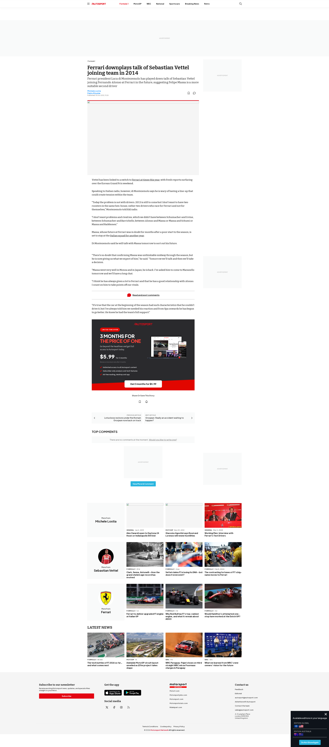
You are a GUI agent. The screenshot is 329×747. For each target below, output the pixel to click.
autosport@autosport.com (246, 698)
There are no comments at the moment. (143, 439)
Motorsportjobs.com (178, 695)
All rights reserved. (177, 730)
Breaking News (192, 4)
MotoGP (137, 4)
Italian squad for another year (127, 235)
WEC (149, 4)
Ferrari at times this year (146, 179)
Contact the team (242, 706)
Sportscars (174, 4)
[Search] (240, 3)
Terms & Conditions (150, 726)
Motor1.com (174, 691)
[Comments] (195, 93)
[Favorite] (188, 93)
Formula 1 (124, 4)
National (160, 4)
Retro (207, 4)
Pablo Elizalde (93, 93)
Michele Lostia (94, 91)
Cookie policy (165, 726)
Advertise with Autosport (245, 702)
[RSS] (128, 707)
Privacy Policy (179, 726)
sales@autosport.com (244, 710)
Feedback (239, 689)
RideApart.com (176, 707)
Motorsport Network (159, 730)
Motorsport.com (176, 699)
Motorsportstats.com (179, 703)
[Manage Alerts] (146, 401)
